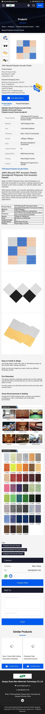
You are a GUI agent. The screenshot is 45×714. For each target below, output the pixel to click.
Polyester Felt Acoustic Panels (13, 554)
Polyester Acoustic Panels (24, 27)
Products (11, 27)
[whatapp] (6, 576)
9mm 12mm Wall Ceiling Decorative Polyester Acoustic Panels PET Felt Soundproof (12, 657)
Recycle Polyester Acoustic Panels (14, 550)
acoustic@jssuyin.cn (10, 1)
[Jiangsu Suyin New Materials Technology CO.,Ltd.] (10, 5)
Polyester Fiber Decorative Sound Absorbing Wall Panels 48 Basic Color (32, 657)
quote (40, 5)
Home (4, 27)
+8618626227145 (37, 1)
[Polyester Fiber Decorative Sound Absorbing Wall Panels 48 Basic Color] (33, 646)
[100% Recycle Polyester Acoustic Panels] (26, 49)
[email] (10, 576)
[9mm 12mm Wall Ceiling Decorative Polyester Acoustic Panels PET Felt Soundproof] (12, 646)
